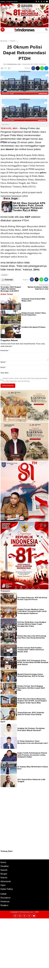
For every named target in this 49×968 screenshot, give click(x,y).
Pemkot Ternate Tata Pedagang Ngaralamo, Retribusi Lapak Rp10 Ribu (31, 688)
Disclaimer (2, 857)
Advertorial (6, 881)
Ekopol (4, 874)
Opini (3, 885)
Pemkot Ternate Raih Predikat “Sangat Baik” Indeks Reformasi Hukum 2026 (30, 650)
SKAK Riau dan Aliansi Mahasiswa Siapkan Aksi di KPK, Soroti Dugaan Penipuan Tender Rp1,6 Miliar (32, 701)
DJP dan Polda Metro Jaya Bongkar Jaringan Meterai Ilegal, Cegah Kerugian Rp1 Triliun (31, 624)
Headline (5, 866)
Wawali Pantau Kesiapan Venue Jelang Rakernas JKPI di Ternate (30, 675)
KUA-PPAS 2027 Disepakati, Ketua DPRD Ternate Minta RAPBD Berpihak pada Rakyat (32, 662)
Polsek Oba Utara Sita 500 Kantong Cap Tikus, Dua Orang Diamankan (31, 637)
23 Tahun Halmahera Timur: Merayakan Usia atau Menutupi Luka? (32, 742)
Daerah (4, 870)
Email (3, 367)
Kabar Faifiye (7, 889)
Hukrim (4, 877)
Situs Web (4, 373)
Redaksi (4, 905)
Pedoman (2, 855)
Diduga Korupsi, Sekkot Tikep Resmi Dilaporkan (34, 314)
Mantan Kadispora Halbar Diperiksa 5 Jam (38, 288)
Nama (3, 362)
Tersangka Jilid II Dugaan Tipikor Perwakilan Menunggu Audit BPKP (11, 289)
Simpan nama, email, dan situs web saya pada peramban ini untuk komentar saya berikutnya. (25, 379)
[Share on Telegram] (46, 68)
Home (3, 862)
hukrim (4, 275)
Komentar (5, 350)
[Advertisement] (24, 942)
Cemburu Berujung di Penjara (34, 327)
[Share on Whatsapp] (42, 68)
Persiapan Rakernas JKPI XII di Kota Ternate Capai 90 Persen (32, 598)
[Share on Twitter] (38, 68)
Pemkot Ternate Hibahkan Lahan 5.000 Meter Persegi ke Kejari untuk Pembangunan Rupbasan (32, 611)
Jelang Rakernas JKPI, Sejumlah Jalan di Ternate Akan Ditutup (30, 713)
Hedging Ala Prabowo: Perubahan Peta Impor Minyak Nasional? (31, 729)
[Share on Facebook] (33, 68)
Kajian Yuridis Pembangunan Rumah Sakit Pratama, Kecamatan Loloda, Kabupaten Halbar (32, 755)
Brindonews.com (26, 912)
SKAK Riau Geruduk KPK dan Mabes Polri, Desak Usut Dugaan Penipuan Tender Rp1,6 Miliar (29, 207)
